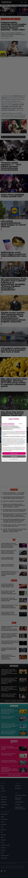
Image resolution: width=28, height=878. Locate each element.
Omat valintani (14, 456)
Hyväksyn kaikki (14, 453)
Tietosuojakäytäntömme (14, 459)
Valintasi (20, 423)
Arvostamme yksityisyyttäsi (8, 423)
